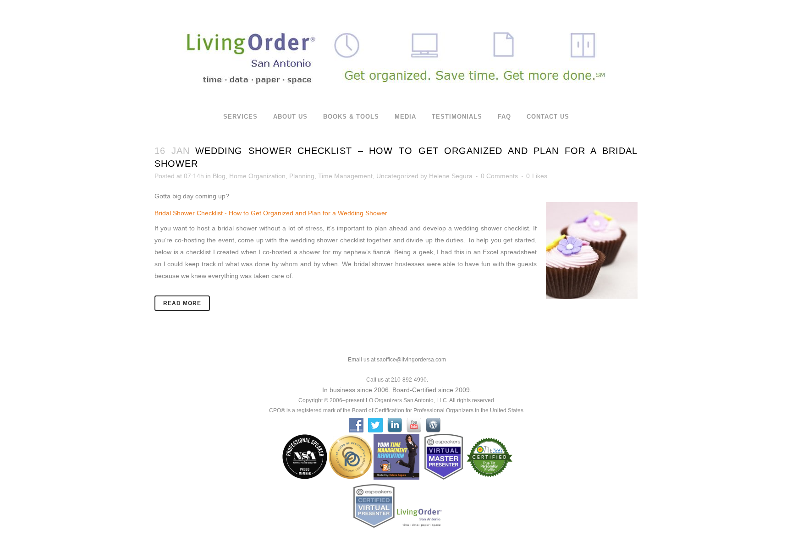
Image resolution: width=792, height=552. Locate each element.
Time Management (345, 176)
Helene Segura (451, 176)
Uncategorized (397, 176)
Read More (182, 303)
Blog (219, 176)
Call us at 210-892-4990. (397, 380)
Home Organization (257, 176)
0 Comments (499, 176)
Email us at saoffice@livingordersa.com (397, 359)
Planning (301, 176)
